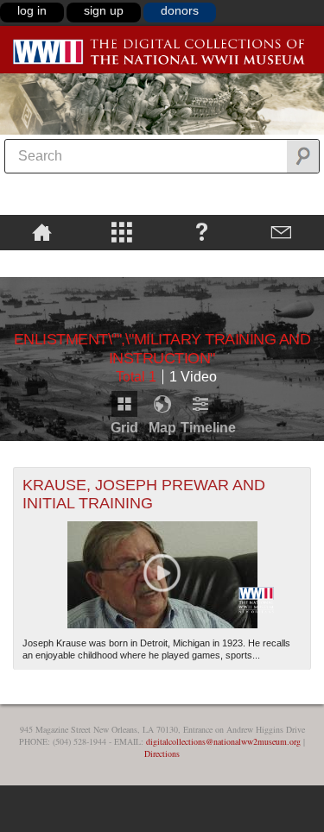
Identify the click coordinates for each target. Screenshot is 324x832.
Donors (180, 10)
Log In (32, 10)
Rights (41, 262)
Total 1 (136, 376)
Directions (162, 753)
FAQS (201, 231)
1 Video (193, 376)
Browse (122, 231)
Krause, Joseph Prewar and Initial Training (143, 494)
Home (42, 231)
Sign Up (104, 10)
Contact (282, 231)
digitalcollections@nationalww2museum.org (223, 741)
